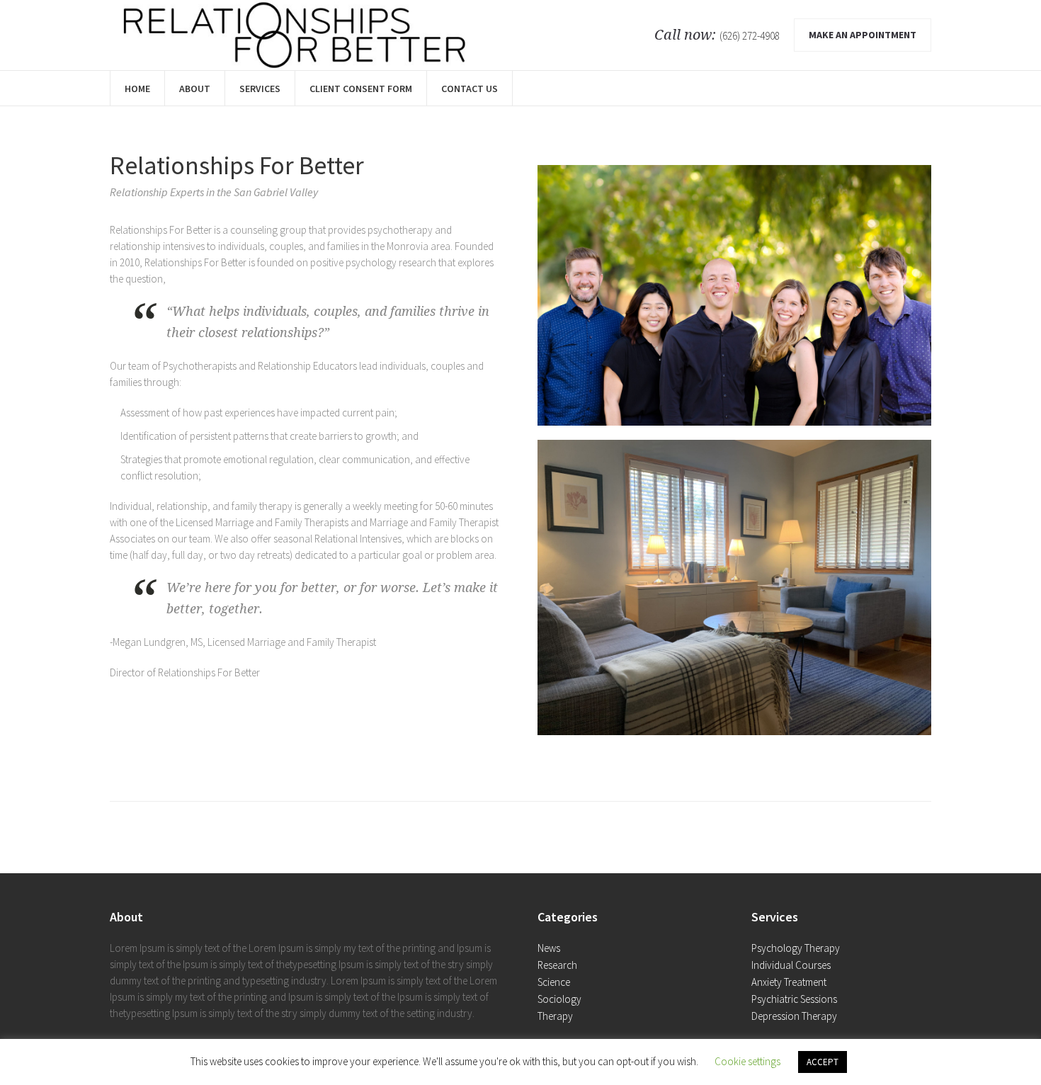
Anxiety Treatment (788, 982)
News (548, 948)
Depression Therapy (794, 1016)
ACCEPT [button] (822, 1062)
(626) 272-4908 (749, 35)
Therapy (555, 1016)
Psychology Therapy (795, 948)
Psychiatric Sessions (794, 999)
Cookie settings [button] (747, 1061)
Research (557, 965)
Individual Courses (791, 965)
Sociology (559, 999)
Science (553, 982)
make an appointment (862, 34)
